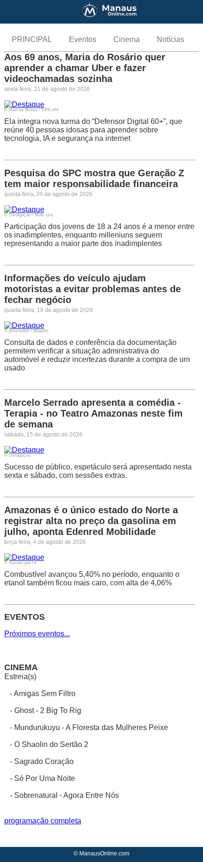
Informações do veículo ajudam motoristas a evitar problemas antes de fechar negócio (92, 289)
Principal (32, 39)
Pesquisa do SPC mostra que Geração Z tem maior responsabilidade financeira (94, 178)
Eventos (82, 39)
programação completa (42, 821)
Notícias (170, 39)
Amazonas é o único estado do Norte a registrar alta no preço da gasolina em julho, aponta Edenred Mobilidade (91, 521)
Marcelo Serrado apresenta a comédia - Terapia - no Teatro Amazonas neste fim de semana (93, 413)
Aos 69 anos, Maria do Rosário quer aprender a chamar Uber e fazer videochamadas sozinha (84, 68)
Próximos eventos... (37, 634)
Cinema (126, 39)
